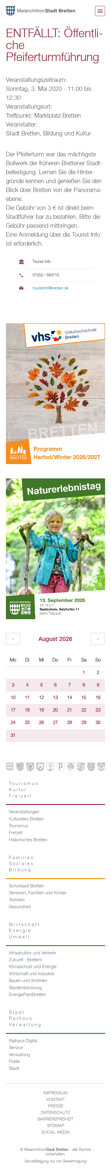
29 (83, 723)
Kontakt (55, 1100)
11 (27, 698)
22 (83, 710)
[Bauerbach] (20, 768)
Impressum (55, 1093)
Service (16, 1048)
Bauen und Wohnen (28, 981)
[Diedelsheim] (40, 768)
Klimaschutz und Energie (33, 967)
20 (55, 710)
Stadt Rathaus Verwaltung (25, 1019)
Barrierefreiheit (55, 1119)
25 (27, 723)
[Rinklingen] (81, 768)
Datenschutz (55, 1113)
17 (13, 710)
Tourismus (18, 826)
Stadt (14, 1069)
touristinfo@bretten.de (50, 288)
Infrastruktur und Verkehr (32, 953)
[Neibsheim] (71, 768)
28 (69, 723)
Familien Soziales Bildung (21, 864)
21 (69, 710)
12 (41, 698)
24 (13, 723)
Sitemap (55, 1126)
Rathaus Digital (23, 1041)
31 (13, 736)
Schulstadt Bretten (26, 886)
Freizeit (15, 833)
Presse (55, 1106)
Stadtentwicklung (25, 988)
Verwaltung (19, 1055)
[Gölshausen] (61, 768)
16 (98, 698)
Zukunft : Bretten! (25, 960)
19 (41, 710)
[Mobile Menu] (100, 11)
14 (69, 698)
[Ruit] (91, 768)
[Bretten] (10, 768)
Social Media (55, 1132)
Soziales (17, 900)
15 (83, 698)
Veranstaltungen (24, 812)
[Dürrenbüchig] (50, 768)
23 (98, 710)
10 (13, 698)
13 (55, 698)
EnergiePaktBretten (27, 995)
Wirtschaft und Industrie (31, 974)
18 (27, 710)
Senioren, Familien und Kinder (38, 893)
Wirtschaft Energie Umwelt (24, 931)
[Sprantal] (101, 768)
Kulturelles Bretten (26, 819)
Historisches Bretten (28, 840)
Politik (14, 1062)
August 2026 (55, 638)
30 (98, 723)
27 (55, 723)
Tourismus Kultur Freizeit (24, 790)
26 (41, 723)
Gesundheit (20, 907)
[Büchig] (30, 768)
